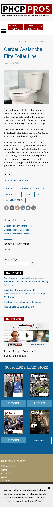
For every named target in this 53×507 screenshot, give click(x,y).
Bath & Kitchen (12, 194)
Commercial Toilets (14, 200)
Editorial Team (8, 466)
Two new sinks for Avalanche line (18, 234)
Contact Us (6, 473)
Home (6, 42)
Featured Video (13, 319)
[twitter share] (12, 208)
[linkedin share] (22, 208)
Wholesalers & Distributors (32, 189)
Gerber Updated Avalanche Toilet (18, 226)
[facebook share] (6, 208)
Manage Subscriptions (33, 27)
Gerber (7, 250)
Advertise (6, 480)
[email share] (28, 208)
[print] (33, 208)
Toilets (40, 194)
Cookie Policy (34, 501)
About (4, 477)
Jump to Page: (11, 259)
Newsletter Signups (15, 27)
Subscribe (14, 403)
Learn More (39, 440)
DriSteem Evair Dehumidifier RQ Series (22, 302)
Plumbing (28, 194)
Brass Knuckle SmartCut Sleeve (19, 307)
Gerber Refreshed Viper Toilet (16, 230)
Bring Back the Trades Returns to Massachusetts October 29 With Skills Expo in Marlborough (26, 293)
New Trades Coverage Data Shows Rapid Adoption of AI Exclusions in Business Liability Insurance (26, 281)
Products (14, 42)
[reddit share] (17, 208)
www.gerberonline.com (16, 180)
